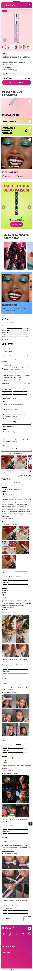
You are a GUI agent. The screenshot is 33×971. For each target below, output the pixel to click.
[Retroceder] (4, 207)
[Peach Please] (8, 70)
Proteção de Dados (7, 962)
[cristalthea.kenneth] (15, 288)
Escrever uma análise (17, 61)
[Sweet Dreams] (2, 70)
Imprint (4, 959)
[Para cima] (29, 928)
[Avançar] (29, 207)
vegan (5, 53)
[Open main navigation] (2, 5)
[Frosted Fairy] (6, 70)
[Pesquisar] (29, 5)
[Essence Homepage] (11, 5)
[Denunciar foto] (3, 275)
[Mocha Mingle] (12, 70)
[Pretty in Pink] (4, 70)
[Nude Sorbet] (10, 70)
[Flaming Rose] (13, 70)
